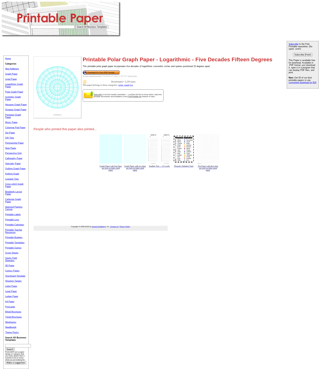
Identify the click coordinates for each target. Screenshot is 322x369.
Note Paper (10, 148)
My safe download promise (92, 76)
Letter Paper (11, 286)
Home (8, 58)
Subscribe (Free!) (302, 54)
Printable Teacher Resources (13, 231)
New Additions (12, 69)
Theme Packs (12, 332)
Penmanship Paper (14, 143)
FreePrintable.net (134, 96)
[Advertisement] (63, 44)
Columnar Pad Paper (15, 127)
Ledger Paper (11, 296)
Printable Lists (12, 219)
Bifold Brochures (13, 312)
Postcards (10, 307)
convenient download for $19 (302, 82)
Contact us (114, 226)
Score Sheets (11, 253)
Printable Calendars (14, 224)
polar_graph (123, 85)
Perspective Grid (13, 153)
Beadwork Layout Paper (13, 192)
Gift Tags (9, 138)
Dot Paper (10, 132)
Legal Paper (11, 291)
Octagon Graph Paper (15, 109)
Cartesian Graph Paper (13, 200)
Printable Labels (13, 214)
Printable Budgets (13, 237)
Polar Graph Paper (14, 92)
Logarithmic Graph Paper (14, 85)
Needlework (10, 327)
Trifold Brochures (13, 317)
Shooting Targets (13, 281)
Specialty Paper (13, 163)
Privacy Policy (125, 226)
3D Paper (9, 265)
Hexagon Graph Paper (16, 104)
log (131, 85)
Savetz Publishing (99, 226)
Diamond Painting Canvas (13, 208)
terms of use (132, 76)
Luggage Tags (12, 179)
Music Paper (11, 122)
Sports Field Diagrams (11, 259)
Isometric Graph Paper (13, 98)
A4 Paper (9, 301)
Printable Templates (14, 242)
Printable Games (13, 248)
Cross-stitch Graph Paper (14, 185)
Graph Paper (11, 74)
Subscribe (98, 94)
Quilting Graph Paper (15, 168)
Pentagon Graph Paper (13, 116)
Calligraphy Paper (13, 158)
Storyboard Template (15, 276)
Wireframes (10, 322)
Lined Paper (11, 79)
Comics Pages (12, 271)
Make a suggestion (16, 362)
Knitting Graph (12, 174)
